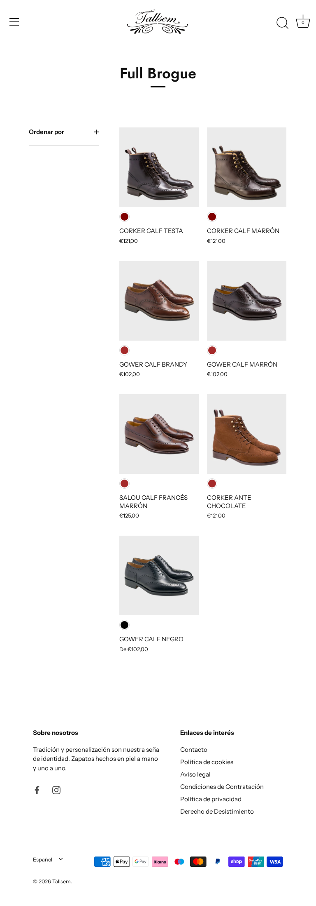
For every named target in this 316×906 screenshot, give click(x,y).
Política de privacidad (211, 799)
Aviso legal (195, 774)
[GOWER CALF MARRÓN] (246, 301)
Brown (124, 350)
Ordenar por (46, 132)
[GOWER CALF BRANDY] (159, 301)
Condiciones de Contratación (222, 787)
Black (124, 625)
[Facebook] (37, 789)
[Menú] (14, 22)
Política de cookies (206, 762)
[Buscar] (282, 23)
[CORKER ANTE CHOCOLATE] (246, 434)
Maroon (124, 216)
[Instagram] (56, 789)
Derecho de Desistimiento (217, 811)
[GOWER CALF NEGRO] (159, 575)
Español (42, 860)
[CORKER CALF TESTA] (159, 167)
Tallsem (61, 881)
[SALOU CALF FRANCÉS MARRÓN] (159, 434)
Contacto (193, 749)
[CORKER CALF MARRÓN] (246, 167)
